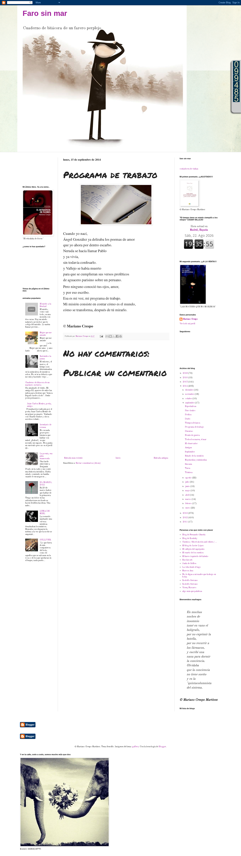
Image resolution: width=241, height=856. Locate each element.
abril (187, 495)
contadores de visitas (189, 169)
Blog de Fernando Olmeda (193, 535)
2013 (185, 513)
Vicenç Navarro (189, 588)
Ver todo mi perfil (187, 324)
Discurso (189, 431)
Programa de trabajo (194, 427)
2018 (185, 373)
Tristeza (188, 472)
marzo (188, 499)
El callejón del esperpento (193, 549)
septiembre (190, 403)
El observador (191, 444)
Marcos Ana (187, 571)
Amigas (188, 448)
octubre (188, 399)
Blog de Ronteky (189, 538)
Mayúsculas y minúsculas (196, 460)
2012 (185, 518)
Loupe (236, 107)
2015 (185, 382)
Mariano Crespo (190, 319)
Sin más (188, 464)
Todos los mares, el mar (195, 439)
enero (188, 508)
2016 (185, 378)
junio (187, 486)
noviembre (190, 394)
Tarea (187, 468)
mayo (188, 491)
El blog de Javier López (193, 546)
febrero (188, 503)
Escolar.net (187, 560)
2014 (185, 386)
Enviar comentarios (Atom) (88, 463)
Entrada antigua (161, 458)
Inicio (118, 458)
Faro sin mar (45, 13)
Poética (188, 415)
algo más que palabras (192, 591)
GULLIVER (45, 540)
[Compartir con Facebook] (117, 336)
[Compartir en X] (114, 336)
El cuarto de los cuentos (192, 553)
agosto (188, 478)
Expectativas (190, 406)
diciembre (189, 390)
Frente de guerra (192, 435)
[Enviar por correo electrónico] (107, 336)
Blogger (162, 747)
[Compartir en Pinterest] (120, 336)
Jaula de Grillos (189, 563)
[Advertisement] (34, 168)
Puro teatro (190, 411)
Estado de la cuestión (194, 456)
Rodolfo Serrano (190, 580)
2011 (185, 522)
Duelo (187, 419)
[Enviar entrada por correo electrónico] (101, 336)
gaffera (135, 747)
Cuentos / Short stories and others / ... (199, 542)
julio (187, 482)
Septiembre (190, 452)
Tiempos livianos (192, 423)
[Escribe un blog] (110, 336)
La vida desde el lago (191, 567)
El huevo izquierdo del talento (195, 556)
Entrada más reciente (73, 458)
